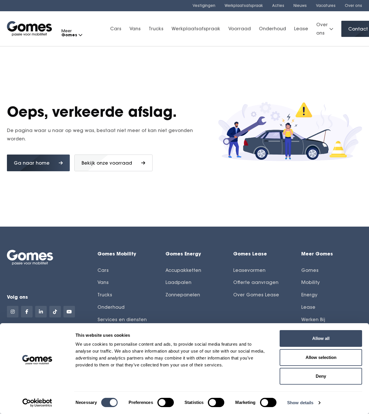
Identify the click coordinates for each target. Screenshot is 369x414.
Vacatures (326, 5)
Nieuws (300, 5)
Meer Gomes (317, 254)
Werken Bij (313, 319)
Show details (300, 402)
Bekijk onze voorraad (107, 163)
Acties (278, 5)
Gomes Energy (183, 254)
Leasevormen (249, 270)
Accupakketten (183, 270)
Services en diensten (122, 319)
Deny (321, 376)
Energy (309, 295)
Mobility (310, 282)
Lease (301, 29)
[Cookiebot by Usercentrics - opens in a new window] (37, 402)
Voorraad (239, 29)
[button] (80, 35)
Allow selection (321, 357)
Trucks (156, 29)
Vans (135, 29)
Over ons (353, 5)
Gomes (310, 270)
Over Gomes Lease (256, 295)
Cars (115, 29)
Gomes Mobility (116, 254)
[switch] (165, 402)
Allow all (321, 338)
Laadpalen (178, 282)
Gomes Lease (250, 254)
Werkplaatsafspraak (244, 5)
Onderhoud (272, 29)
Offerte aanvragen (255, 282)
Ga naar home (32, 163)
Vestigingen (204, 5)
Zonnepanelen (182, 295)
